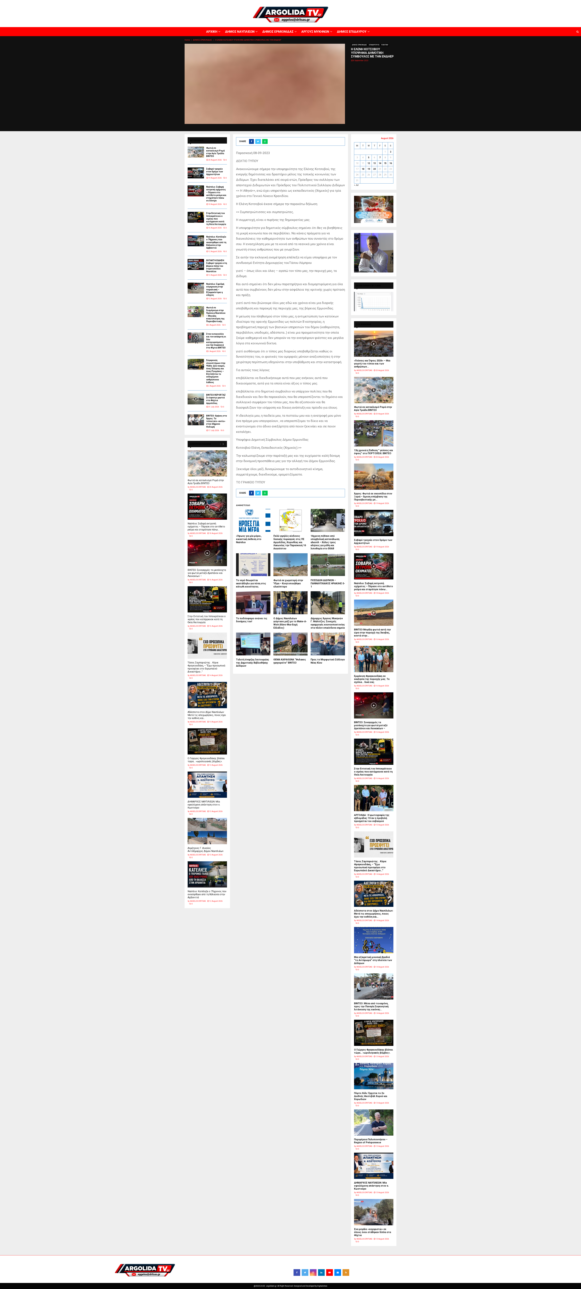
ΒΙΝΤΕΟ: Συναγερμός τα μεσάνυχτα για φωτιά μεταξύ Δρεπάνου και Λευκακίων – (207, 573)
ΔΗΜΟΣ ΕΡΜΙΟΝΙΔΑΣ (506, 2)
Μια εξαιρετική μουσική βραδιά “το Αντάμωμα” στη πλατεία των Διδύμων (373, 960)
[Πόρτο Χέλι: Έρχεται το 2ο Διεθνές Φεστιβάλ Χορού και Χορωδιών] (373, 1076)
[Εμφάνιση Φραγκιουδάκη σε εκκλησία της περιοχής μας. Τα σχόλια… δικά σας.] (373, 659)
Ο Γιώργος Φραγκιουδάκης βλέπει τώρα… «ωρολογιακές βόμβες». (206, 760)
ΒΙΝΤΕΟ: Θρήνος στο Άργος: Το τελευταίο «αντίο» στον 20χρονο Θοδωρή (216, 421)
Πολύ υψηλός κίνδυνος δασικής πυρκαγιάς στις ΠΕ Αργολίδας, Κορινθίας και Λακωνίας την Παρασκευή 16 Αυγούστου (289, 542)
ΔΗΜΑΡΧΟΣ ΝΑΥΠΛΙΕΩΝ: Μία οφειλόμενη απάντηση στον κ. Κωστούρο (204, 804)
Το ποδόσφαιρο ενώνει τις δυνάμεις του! (251, 620)
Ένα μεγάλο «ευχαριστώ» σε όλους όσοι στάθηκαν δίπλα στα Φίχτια (372, 1232)
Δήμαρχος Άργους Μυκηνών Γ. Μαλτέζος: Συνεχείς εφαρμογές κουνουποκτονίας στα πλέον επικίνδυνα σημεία (328, 623)
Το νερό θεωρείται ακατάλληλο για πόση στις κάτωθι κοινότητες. (251, 583)
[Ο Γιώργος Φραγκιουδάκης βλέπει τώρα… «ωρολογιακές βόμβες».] (207, 741)
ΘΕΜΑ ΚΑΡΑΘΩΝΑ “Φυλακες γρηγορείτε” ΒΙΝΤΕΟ (289, 661)
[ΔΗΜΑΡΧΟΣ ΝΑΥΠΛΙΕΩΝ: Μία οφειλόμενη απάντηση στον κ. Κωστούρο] (207, 785)
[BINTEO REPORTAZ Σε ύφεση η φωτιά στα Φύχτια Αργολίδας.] (196, 399)
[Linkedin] (321, 1272)
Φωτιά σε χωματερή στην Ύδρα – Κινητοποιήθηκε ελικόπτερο (288, 583)
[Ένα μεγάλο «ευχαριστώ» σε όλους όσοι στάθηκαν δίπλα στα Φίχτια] (373, 1212)
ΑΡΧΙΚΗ (473, 2)
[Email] (337, 1272)
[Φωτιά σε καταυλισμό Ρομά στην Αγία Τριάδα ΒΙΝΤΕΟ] (196, 152)
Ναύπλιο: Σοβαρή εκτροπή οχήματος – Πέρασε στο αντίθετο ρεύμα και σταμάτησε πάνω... (206, 526)
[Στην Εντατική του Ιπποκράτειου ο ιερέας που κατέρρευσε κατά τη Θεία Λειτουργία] (196, 217)
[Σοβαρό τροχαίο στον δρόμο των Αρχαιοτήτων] (196, 172)
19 (369, 169)
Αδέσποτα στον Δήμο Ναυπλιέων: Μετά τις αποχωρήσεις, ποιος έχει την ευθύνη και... (207, 715)
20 (374, 169)
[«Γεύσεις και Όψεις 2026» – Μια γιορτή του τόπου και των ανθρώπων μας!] (373, 344)
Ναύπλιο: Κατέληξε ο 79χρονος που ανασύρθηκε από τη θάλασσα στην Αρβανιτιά (216, 242)
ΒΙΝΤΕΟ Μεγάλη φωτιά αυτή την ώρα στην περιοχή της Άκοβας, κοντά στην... (372, 632)
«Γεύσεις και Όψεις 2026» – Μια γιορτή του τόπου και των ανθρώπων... (372, 363)
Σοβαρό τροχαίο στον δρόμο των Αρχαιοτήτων (214, 171)
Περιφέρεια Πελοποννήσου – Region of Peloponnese (370, 1141)
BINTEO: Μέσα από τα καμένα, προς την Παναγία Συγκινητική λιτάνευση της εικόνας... (371, 1006)
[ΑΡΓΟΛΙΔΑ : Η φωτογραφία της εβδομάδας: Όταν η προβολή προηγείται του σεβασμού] (373, 798)
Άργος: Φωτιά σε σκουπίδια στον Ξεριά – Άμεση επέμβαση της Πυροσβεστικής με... (373, 496)
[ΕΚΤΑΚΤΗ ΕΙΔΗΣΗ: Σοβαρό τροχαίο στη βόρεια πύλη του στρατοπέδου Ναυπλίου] (196, 264)
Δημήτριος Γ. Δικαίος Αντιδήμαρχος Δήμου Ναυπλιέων (205, 850)
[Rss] (346, 1272)
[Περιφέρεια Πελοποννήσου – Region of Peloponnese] (373, 1122)
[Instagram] (313, 1272)
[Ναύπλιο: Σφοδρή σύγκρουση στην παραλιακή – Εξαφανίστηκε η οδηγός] (196, 288)
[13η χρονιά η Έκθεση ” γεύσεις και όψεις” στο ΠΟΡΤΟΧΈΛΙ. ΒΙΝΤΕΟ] (373, 433)
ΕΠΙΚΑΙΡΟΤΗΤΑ (374, 45)
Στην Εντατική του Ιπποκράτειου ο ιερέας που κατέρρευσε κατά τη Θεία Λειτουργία (216, 218)
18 (363, 169)
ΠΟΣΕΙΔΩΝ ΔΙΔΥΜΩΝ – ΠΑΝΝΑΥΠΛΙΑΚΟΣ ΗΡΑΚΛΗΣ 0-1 (328, 583)
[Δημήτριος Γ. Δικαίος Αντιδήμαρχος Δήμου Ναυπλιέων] (207, 831)
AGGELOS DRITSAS (198, 487)
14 (380, 163)
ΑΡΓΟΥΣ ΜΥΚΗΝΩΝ (526, 2)
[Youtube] (329, 1272)
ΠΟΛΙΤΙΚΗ (384, 45)
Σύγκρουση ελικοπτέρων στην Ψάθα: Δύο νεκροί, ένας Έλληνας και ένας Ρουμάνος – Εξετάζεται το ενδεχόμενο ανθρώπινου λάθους (215, 371)
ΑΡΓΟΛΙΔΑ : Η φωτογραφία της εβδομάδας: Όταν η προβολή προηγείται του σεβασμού (371, 818)
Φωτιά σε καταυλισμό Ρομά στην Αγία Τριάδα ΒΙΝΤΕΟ (206, 482)
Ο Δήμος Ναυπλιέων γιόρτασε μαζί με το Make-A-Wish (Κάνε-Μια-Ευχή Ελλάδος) (290, 623)
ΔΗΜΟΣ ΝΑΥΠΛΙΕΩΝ (486, 2)
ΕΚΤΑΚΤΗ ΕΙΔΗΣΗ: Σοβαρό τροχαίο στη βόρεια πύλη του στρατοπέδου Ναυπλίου (216, 266)
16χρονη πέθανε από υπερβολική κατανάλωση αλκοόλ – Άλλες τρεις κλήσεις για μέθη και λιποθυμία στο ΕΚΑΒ (325, 542)
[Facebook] (297, 1272)
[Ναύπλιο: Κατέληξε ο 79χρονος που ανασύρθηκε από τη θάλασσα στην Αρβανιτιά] (196, 240)
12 (369, 163)
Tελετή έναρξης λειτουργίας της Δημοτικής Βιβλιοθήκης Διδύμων (252, 662)
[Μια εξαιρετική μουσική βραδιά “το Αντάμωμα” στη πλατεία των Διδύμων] (373, 940)
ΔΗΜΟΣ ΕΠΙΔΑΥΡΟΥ (544, 2)
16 (390, 163)
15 (385, 163)
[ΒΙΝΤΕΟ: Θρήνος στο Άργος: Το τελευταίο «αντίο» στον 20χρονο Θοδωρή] (196, 419)
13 (374, 163)
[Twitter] (305, 1272)
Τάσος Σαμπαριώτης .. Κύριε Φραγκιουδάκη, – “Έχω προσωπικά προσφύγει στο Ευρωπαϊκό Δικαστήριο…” (206, 667)
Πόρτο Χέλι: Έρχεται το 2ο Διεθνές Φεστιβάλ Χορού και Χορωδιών (370, 1096)
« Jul (356, 185)
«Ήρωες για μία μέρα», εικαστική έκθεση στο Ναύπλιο (248, 539)
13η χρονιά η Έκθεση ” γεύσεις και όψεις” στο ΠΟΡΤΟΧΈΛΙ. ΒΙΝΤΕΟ (373, 452)
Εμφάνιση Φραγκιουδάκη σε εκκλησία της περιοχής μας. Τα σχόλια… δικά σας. (371, 679)
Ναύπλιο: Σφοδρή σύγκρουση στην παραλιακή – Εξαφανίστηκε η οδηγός (215, 289)
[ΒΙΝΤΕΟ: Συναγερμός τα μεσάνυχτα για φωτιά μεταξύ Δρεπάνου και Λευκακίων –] (207, 553)
